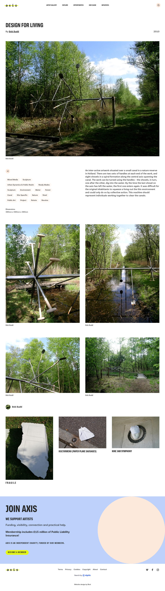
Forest (48, 190)
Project (23, 200)
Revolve (45, 200)
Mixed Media (12, 180)
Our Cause (92, 5)
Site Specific (22, 195)
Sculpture (27, 180)
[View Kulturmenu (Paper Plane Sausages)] (82, 435)
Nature (35, 195)
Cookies (77, 569)
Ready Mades (44, 185)
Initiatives (105, 5)
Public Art (11, 200)
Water (38, 190)
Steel (45, 195)
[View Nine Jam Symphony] (135, 435)
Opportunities (78, 5)
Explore (65, 5)
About (95, 569)
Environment (25, 190)
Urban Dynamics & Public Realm (20, 185)
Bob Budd (14, 32)
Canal (9, 195)
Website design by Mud (82, 584)
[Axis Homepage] (11, 5)
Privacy (68, 569)
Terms (60, 569)
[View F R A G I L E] (29, 451)
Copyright (86, 569)
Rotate (34, 200)
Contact (103, 569)
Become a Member (17, 552)
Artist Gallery (51, 5)
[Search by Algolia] (82, 575)
